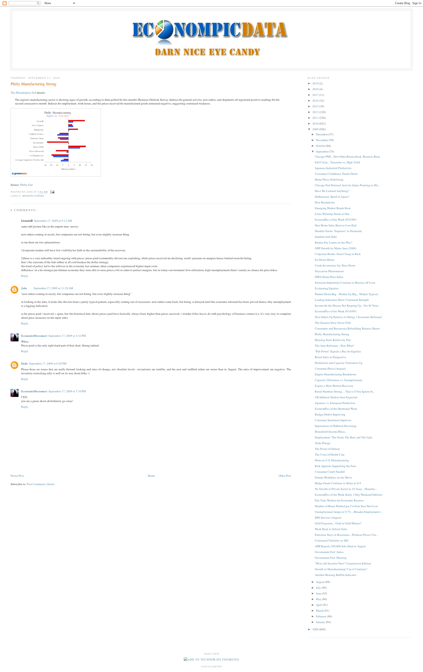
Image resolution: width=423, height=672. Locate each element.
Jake (24, 288)
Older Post (285, 476)
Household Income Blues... (331, 432)
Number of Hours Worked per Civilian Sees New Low (346, 506)
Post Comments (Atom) (40, 484)
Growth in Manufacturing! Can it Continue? (341, 569)
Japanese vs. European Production (335, 403)
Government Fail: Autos (329, 552)
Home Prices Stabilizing (329, 179)
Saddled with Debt (326, 237)
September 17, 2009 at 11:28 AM (53, 288)
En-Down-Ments (324, 260)
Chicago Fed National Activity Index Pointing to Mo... (347, 185)
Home (151, 476)
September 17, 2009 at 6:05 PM (48, 363)
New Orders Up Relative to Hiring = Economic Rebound (348, 317)
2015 (315, 106)
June (319, 593)
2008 (315, 629)
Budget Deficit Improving (330, 414)
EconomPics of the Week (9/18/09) (335, 311)
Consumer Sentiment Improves (333, 420)
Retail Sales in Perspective (330, 357)
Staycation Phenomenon (329, 271)
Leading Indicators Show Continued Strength (342, 300)
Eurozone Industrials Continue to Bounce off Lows (345, 283)
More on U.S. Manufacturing (332, 460)
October (321, 146)
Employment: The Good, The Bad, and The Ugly (344, 437)
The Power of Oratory (327, 449)
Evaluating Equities (327, 288)
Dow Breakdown (325, 202)
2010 (315, 123)
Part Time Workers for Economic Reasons (339, 500)
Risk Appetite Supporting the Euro (335, 466)
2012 (315, 112)
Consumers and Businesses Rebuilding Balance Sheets (347, 328)
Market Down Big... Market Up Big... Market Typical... (347, 294)
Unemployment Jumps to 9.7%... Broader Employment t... (349, 512)
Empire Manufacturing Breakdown (335, 374)
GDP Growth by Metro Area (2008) (335, 248)
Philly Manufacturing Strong (33, 83)
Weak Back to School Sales (331, 529)
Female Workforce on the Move (333, 477)
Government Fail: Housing (331, 558)
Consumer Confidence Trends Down (336, 174)
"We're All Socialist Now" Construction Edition (343, 563)
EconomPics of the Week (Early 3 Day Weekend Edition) (348, 495)
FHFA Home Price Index (329, 277)
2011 (315, 118)
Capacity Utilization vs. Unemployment (338, 380)
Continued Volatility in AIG (331, 540)
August (320, 582)
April (319, 605)
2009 (315, 129)
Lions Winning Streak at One (332, 214)
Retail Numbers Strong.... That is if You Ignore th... (345, 391)
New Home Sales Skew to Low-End (335, 225)
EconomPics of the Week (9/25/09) (335, 220)
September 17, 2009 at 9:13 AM (53, 221)
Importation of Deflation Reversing (335, 426)
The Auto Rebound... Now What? (334, 346)
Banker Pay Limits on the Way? (333, 242)
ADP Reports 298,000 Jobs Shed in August (340, 546)
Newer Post (17, 476)
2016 (315, 100)
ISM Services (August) (328, 517)
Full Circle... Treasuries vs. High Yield (337, 162)
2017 (315, 95)
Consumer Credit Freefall (330, 472)
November (322, 140)
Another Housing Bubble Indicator (335, 575)
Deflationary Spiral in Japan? (332, 197)
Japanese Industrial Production (333, 168)
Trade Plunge (322, 443)
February (321, 616)
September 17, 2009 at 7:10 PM (67, 391)
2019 (315, 83)
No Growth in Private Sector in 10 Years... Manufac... (346, 489)
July (319, 588)
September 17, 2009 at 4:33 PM (67, 336)
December (322, 134)
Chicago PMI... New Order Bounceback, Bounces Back (347, 156)
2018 (315, 89)
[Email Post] (51, 192)
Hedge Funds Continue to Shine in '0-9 (338, 483)
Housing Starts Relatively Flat (333, 340)
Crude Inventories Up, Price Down (335, 265)
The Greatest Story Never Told (333, 323)
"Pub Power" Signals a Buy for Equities (338, 351)
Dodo (24, 363)
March (320, 610)
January (321, 622)
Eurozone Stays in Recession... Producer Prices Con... (346, 535)
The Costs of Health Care (330, 454)
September (322, 151)
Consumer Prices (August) (330, 368)
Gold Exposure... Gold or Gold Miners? (338, 523)
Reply (24, 276)
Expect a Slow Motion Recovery (334, 386)
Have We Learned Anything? (332, 191)
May (319, 599)
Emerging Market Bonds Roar (333, 208)
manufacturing (33, 196)
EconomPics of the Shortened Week (336, 409)
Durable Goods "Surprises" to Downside (338, 231)
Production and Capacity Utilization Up (338, 363)
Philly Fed (26, 185)
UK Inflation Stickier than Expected (336, 397)
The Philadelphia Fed (23, 93)
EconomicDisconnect (34, 335)
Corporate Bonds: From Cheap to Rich (338, 254)
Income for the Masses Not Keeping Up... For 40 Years (346, 305)
